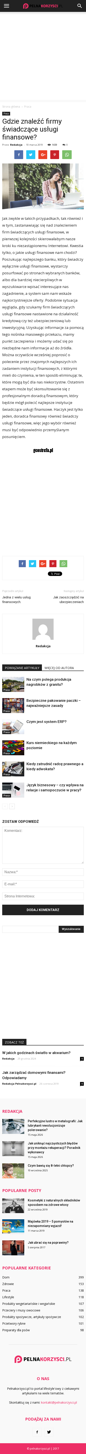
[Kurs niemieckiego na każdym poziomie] (13, 747)
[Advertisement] (43, 57)
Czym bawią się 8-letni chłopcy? (51, 1165)
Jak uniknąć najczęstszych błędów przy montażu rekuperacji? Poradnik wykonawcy (54, 1148)
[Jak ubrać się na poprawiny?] (13, 1248)
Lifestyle (8, 1297)
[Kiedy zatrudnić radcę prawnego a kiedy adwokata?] (13, 769)
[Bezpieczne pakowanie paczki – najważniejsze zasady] (13, 705)
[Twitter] (49, 1432)
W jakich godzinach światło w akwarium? (36, 1053)
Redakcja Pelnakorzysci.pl (19, 1083)
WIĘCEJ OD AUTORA (59, 668)
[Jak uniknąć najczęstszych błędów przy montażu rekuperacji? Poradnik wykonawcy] (13, 1148)
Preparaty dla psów (16, 1330)
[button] (80, 6)
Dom (5, 1277)
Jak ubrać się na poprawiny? (48, 1242)
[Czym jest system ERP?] (13, 726)
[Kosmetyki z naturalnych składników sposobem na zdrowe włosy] (13, 1205)
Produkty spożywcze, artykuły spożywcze (31, 1317)
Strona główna (11, 106)
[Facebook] (37, 1432)
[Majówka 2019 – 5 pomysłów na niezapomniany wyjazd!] (13, 1226)
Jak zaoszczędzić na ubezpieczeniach (68, 599)
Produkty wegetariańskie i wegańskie (28, 1304)
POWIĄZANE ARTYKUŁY (22, 668)
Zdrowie (8, 1284)
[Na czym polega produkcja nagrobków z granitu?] (13, 684)
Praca (6, 113)
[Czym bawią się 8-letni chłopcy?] (13, 1171)
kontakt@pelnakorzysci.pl (59, 1402)
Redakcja (16, 144)
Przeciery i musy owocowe (21, 1310)
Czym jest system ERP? (46, 721)
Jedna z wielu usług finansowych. (16, 599)
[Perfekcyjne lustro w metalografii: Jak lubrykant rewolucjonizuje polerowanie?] (13, 1126)
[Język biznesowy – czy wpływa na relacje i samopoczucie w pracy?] (13, 790)
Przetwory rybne (14, 1323)
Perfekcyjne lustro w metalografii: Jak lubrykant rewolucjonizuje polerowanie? (55, 1125)
